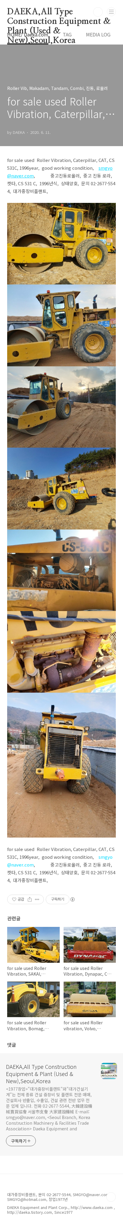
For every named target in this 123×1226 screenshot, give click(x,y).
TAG (67, 34)
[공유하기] (29, 899)
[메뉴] (111, 11)
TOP (111, 1197)
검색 (97, 11)
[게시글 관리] (37, 899)
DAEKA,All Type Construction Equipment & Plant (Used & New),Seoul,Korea (59, 12)
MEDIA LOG (98, 34)
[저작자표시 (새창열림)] (72, 899)
